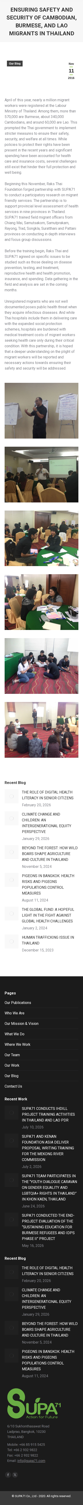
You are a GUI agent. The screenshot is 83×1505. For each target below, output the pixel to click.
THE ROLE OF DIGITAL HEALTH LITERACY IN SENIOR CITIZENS (48, 795)
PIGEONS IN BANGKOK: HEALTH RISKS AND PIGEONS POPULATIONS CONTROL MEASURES (48, 884)
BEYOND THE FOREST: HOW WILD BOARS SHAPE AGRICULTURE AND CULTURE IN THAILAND (50, 854)
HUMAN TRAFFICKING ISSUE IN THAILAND (48, 940)
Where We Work (17, 1044)
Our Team (12, 1055)
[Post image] (11, 796)
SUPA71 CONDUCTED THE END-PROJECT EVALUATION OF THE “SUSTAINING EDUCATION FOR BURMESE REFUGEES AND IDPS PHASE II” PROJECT (48, 1227)
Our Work (12, 1065)
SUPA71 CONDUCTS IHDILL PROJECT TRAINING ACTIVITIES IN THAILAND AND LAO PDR (48, 1114)
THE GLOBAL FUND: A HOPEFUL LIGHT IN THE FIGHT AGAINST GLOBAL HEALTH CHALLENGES (48, 915)
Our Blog (15, 63)
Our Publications (18, 1002)
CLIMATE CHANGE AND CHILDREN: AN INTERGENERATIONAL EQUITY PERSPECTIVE (46, 823)
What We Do (14, 1034)
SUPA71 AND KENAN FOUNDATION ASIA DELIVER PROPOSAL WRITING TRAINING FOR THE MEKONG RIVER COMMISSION (48, 1148)
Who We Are (14, 1013)
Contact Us (13, 1086)
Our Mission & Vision (22, 1023)
